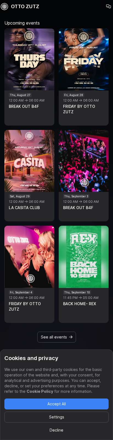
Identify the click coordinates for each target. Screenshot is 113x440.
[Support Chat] (108, 6)
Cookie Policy (40, 391)
